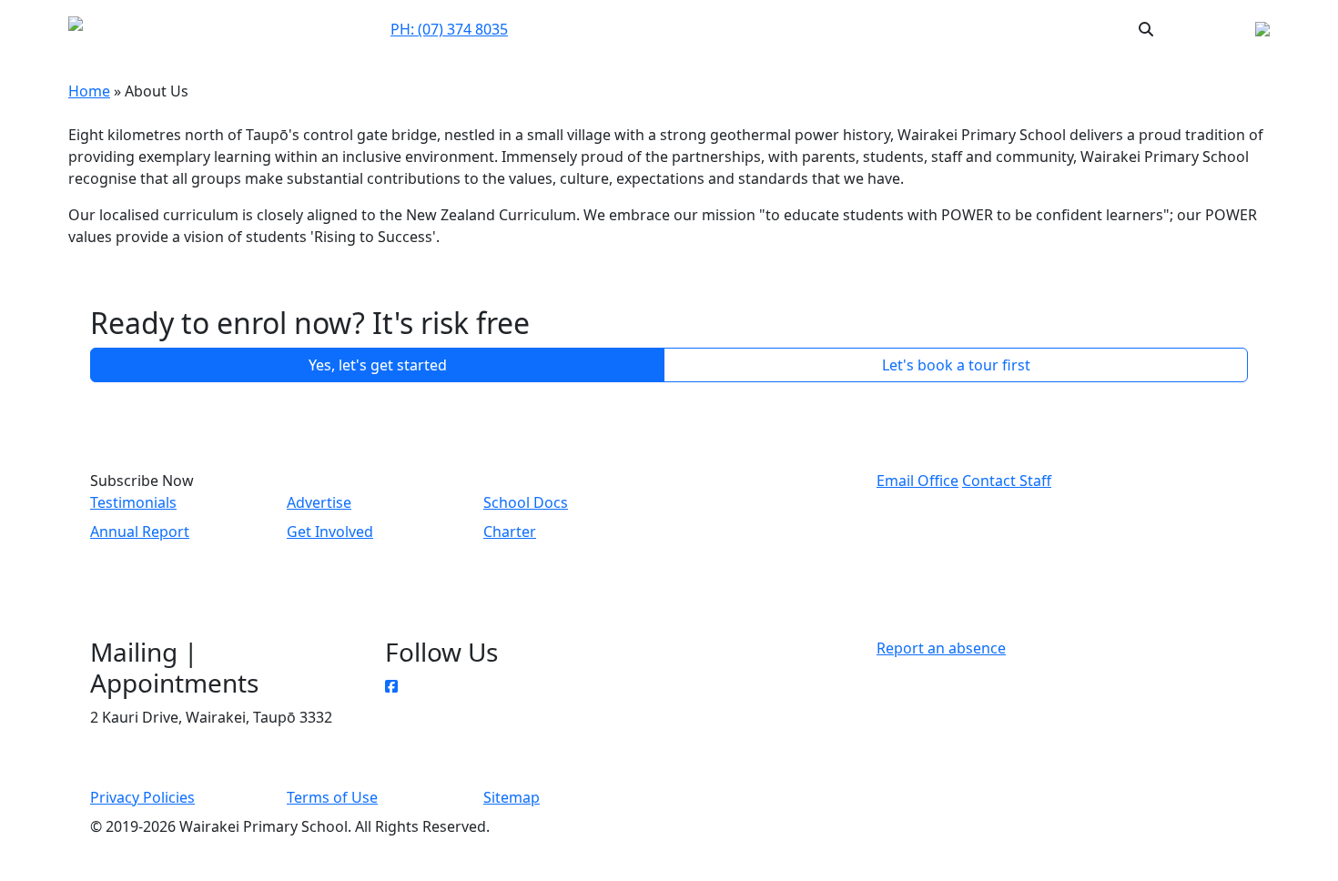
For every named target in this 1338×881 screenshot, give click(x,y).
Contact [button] (629, 28)
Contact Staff (1006, 481)
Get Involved (330, 532)
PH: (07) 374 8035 (449, 29)
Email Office (917, 481)
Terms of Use (332, 797)
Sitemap (511, 797)
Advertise (319, 502)
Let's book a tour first (956, 365)
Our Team (698, 28)
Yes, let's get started (378, 365)
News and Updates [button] (964, 28)
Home (89, 91)
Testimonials (133, 502)
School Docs (525, 502)
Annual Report (139, 532)
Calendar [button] (854, 28)
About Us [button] (770, 29)
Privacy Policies (142, 797)
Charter (509, 532)
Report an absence (941, 648)
